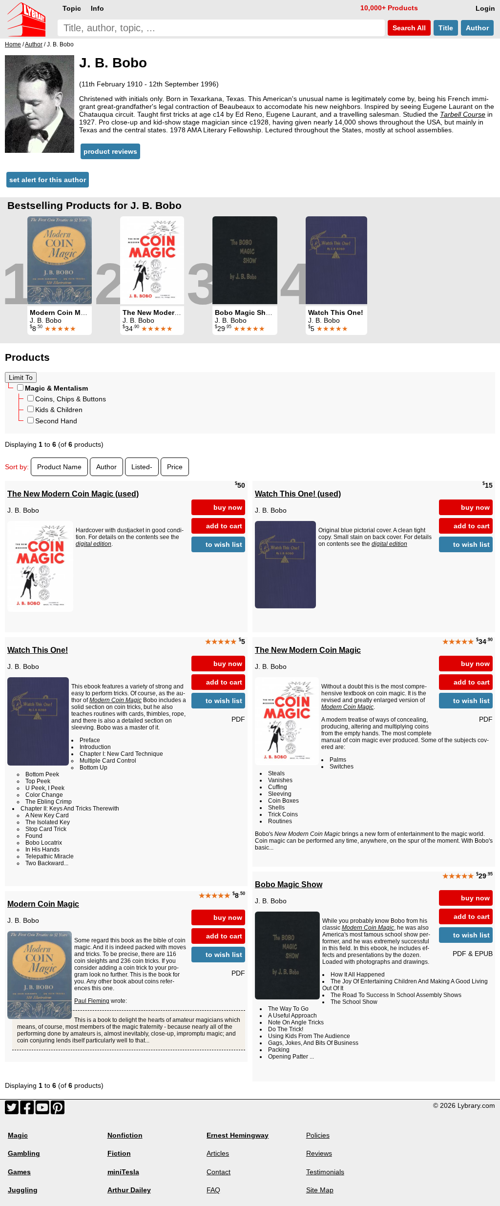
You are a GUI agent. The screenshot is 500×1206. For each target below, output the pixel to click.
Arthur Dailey (129, 1190)
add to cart (224, 526)
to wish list (224, 544)
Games (19, 1172)
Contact (218, 1172)
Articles (218, 1153)
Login (485, 8)
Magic (18, 1135)
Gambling (24, 1153)
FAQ (213, 1190)
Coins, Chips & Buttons (70, 399)
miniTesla (123, 1172)
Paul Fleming (91, 1001)
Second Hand (56, 421)
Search (408, 28)
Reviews (319, 1153)
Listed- (141, 467)
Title (446, 28)
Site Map (319, 1190)
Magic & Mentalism (56, 388)
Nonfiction (125, 1135)
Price (175, 467)
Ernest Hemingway (238, 1135)
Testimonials (325, 1172)
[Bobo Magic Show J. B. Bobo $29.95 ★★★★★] (244, 260)
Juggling (23, 1190)
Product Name (59, 467)
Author (477, 28)
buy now (227, 507)
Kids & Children (59, 410)
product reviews (110, 151)
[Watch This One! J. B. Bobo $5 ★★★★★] (336, 260)
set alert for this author (47, 180)
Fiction (119, 1153)
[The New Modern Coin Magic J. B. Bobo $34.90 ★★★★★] (152, 260)
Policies (318, 1135)
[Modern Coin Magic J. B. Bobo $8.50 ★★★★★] (59, 260)
